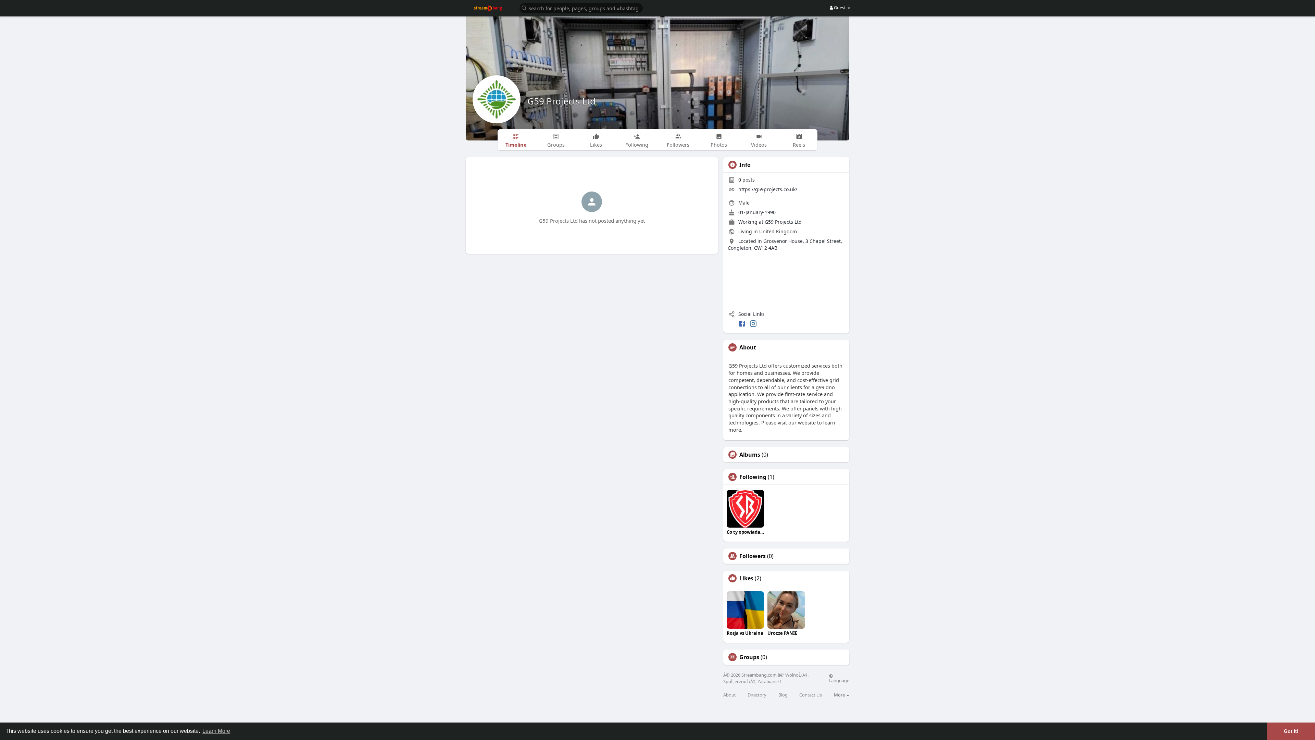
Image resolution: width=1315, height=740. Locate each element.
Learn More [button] (216, 731)
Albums (749, 454)
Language (839, 680)
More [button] (840, 695)
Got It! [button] (1291, 731)
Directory (757, 695)
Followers (752, 556)
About (729, 695)
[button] (581, 7)
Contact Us (810, 695)
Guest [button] (840, 7)
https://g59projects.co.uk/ (767, 189)
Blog (783, 695)
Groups (749, 657)
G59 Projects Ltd (561, 101)
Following (752, 477)
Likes (746, 578)
